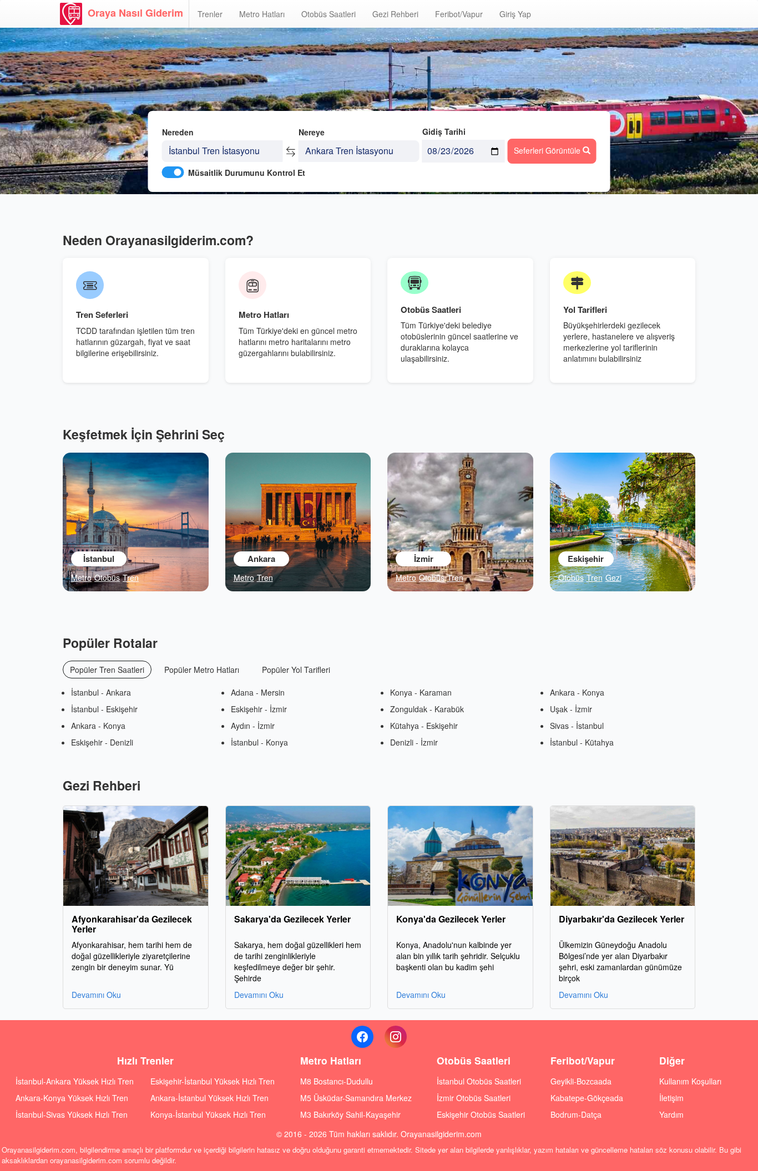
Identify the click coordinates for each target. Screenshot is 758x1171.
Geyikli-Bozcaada (581, 1081)
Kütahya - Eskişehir (424, 725)
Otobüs (107, 577)
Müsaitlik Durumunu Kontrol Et (246, 172)
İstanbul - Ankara (101, 692)
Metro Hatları (262, 13)
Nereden (178, 132)
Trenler (210, 13)
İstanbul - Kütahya (582, 742)
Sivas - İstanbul (577, 725)
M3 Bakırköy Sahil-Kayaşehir (350, 1114)
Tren (131, 577)
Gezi (613, 577)
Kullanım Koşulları (690, 1081)
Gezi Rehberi (395, 13)
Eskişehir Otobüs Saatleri (481, 1114)
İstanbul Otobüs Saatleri (479, 1081)
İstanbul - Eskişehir (104, 708)
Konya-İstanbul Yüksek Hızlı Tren (208, 1114)
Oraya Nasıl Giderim (135, 13)
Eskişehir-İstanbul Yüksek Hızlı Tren (212, 1081)
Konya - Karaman (421, 692)
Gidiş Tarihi (444, 131)
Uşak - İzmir (571, 708)
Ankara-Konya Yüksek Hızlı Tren (72, 1097)
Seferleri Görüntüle (548, 150)
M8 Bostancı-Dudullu (336, 1081)
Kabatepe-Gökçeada (586, 1097)
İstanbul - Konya (259, 742)
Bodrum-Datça (576, 1114)
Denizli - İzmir (414, 742)
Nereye (312, 132)
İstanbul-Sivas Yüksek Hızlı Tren (72, 1114)
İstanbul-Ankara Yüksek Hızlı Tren (75, 1081)
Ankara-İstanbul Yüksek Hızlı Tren (209, 1097)
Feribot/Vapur (459, 13)
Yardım (671, 1114)
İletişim (671, 1097)
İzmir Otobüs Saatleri (474, 1097)
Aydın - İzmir (253, 725)
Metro (81, 577)
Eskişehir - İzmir (259, 708)
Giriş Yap (515, 13)
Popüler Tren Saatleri (107, 669)
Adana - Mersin (258, 692)
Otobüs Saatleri (328, 13)
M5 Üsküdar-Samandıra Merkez (356, 1097)
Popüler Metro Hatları (201, 669)
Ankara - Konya (98, 725)
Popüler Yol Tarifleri (296, 669)
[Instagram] (396, 1037)
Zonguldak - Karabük (427, 708)
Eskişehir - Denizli (102, 742)
